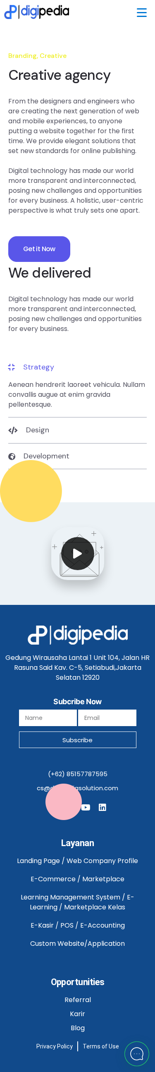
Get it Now (39, 249)
